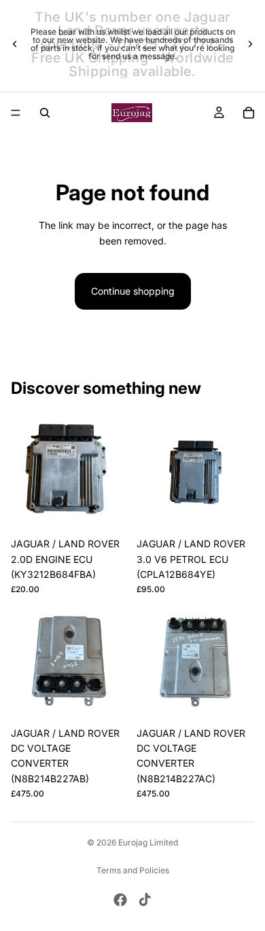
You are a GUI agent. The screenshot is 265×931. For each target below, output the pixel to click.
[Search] (45, 113)
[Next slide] (250, 44)
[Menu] (15, 112)
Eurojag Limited (148, 842)
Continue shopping (133, 291)
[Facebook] (120, 900)
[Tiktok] (145, 900)
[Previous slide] (15, 44)
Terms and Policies (132, 870)
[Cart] (249, 113)
